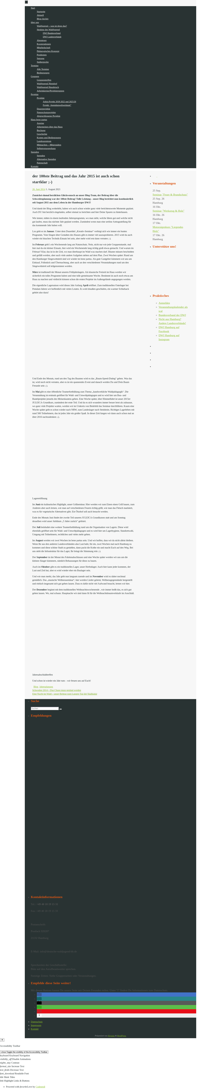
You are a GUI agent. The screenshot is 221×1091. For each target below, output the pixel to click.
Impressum (36, 1025)
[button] (39, 994)
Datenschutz (37, 1021)
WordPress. (121, 1036)
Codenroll (40, 1086)
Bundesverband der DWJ (172, 315)
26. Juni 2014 (38, 189)
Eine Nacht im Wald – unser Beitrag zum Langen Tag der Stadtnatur (64, 694)
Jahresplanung (46, 686)
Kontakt (34, 1029)
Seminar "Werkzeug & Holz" (168, 210)
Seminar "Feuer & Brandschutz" (170, 194)
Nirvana (111, 1036)
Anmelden (164, 302)
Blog (36, 686)
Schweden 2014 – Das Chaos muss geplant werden (56, 690)
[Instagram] (159, 176)
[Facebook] (155, 176)
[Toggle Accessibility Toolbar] (2, 1040)
